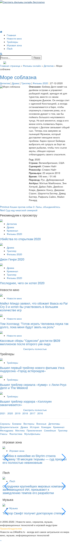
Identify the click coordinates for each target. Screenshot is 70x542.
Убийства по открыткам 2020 (20, 239)
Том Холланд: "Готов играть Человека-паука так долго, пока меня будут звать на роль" (34, 325)
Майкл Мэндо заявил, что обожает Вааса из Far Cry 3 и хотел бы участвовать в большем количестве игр (34, 306)
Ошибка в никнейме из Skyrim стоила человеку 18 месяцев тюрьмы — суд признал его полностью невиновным (35, 459)
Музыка (13, 508)
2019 (17, 413)
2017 (32, 413)
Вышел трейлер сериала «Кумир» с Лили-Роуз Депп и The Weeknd (33, 386)
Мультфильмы (32, 433)
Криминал (12, 230)
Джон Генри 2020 (12, 259)
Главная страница (10, 65)
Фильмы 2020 (40, 83)
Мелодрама (6, 430)
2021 (2, 413)
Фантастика (15, 433)
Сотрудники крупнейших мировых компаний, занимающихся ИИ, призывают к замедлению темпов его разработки (34, 489)
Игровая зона (14, 45)
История (34, 427)
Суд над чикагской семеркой (18, 210)
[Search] (1, 53)
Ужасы (3, 433)
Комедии (46, 427)
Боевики (16, 423)
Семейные (50, 430)
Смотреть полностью (35, 410)
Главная (11, 35)
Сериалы (5, 423)
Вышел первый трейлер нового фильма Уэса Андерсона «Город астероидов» (32, 369)
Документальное (9, 427)
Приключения (34, 430)
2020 (10, 413)
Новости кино (14, 38)
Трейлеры (12, 42)
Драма (15, 83)
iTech (10, 48)
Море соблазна (18, 77)
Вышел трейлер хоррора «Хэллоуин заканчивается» (26, 403)
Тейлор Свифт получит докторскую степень (34, 513)
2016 (40, 413)
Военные (41, 423)
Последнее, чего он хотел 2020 (22, 283)
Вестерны (28, 423)
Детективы (54, 423)
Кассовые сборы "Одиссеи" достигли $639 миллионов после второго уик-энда (30, 342)
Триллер (26, 83)
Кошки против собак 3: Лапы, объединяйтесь (30, 207)
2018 (25, 413)
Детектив (49, 65)
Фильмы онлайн (32, 65)
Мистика (20, 430)
